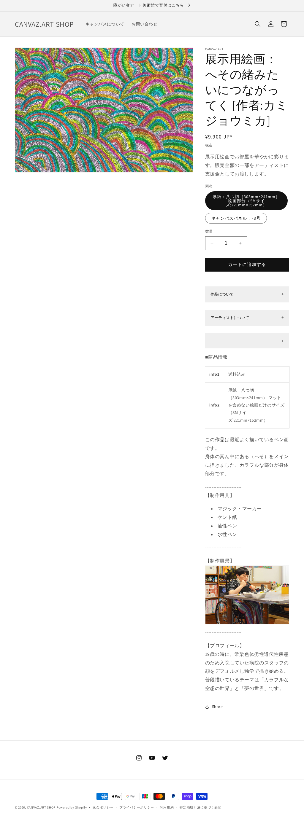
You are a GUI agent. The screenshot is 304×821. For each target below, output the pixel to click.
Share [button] (217, 706)
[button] (257, 24)
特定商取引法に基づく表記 (200, 807)
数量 (209, 231)
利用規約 (167, 807)
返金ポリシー (103, 807)
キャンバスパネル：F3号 (236, 218)
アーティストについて (229, 317)
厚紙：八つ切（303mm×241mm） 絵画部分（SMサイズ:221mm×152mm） (246, 201)
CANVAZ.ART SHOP (41, 807)
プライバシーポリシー (136, 807)
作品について (222, 294)
